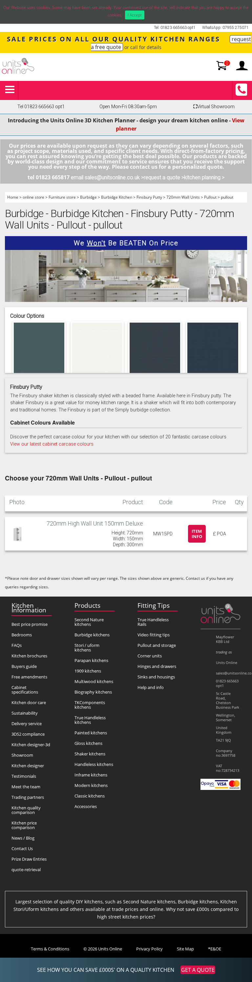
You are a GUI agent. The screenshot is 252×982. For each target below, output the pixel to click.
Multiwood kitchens (93, 681)
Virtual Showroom (214, 107)
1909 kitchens (87, 671)
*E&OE (214, 949)
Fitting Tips (153, 605)
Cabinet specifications (24, 689)
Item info (197, 533)
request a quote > (164, 177)
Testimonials (23, 776)
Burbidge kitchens (92, 635)
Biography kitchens (93, 692)
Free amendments (29, 677)
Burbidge (88, 197)
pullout (227, 197)
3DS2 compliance (28, 734)
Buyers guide (24, 666)
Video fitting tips (153, 635)
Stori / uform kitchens (86, 647)
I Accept (135, 15)
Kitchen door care (28, 702)
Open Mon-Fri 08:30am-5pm (128, 107)
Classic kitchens (89, 796)
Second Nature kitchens (89, 622)
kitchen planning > (204, 177)
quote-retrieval (26, 869)
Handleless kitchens (93, 764)
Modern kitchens (91, 785)
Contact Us (22, 848)
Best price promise (29, 624)
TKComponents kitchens (89, 705)
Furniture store (62, 197)
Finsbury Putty (149, 197)
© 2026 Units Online (102, 949)
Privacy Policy (149, 949)
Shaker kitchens (89, 754)
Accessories (85, 806)
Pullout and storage (156, 645)
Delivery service (26, 723)
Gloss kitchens (88, 743)
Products (87, 605)
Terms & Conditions (50, 949)
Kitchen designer (27, 766)
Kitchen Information (28, 607)
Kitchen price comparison (24, 825)
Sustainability (24, 713)
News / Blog (22, 838)
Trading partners (27, 797)
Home (12, 197)
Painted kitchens (90, 733)
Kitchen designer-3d (30, 745)
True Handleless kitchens (90, 720)
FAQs (16, 645)
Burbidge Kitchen (116, 197)
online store (33, 197)
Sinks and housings (156, 677)
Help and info (150, 687)
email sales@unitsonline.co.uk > (107, 177)
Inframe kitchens (90, 775)
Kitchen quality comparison (26, 810)
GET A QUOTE (198, 969)
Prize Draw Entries (29, 859)
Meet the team (25, 787)
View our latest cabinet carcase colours (52, 444)
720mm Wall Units (183, 197)
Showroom (22, 755)
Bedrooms (21, 635)
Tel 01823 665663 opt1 (40, 107)
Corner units (149, 656)
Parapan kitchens (91, 660)
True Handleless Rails (153, 622)
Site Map (185, 949)
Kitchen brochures (29, 656)
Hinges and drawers (156, 666)
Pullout (210, 197)
